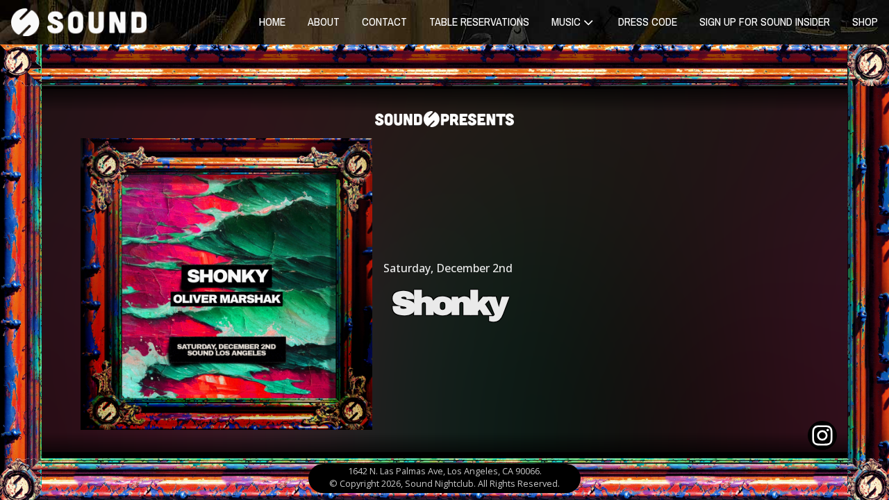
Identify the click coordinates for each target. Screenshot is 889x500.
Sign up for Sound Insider (764, 21)
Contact (384, 21)
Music (566, 21)
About (324, 21)
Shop (865, 21)
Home (272, 21)
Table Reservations (479, 21)
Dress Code (647, 21)
